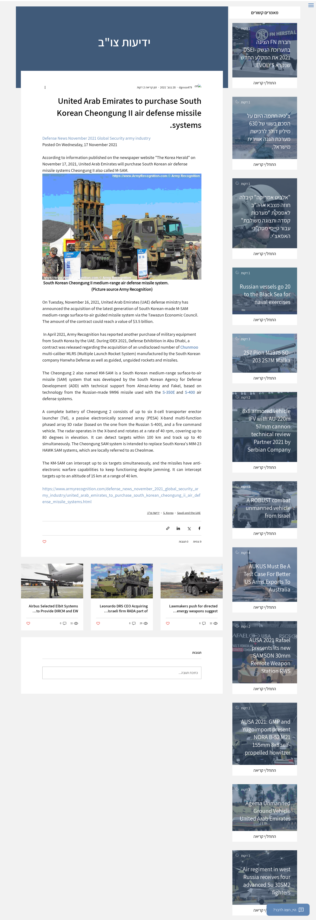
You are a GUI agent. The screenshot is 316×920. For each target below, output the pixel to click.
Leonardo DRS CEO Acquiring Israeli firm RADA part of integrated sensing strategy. (124, 608)
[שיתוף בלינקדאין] (178, 528)
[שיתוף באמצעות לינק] (168, 528)
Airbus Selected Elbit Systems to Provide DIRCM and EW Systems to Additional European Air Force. (53, 608)
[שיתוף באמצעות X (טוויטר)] (189, 528)
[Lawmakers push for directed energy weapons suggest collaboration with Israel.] (192, 581)
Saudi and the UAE (189, 513)
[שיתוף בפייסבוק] (199, 528)
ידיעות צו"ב (153, 513)
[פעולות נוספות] (45, 87)
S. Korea (168, 513)
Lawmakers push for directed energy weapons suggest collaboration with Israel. (193, 608)
